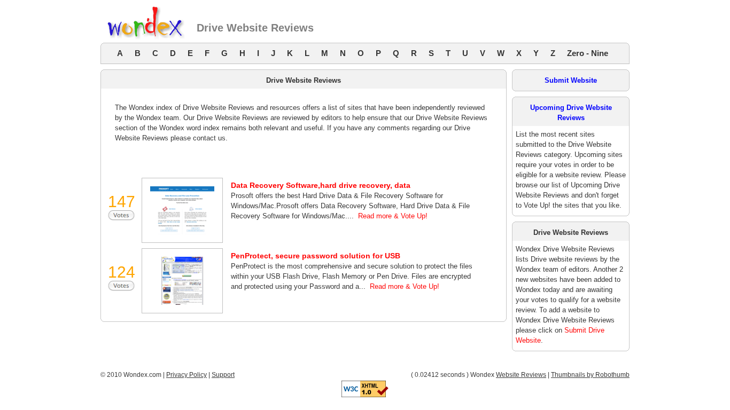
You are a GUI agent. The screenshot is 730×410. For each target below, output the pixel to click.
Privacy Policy (186, 375)
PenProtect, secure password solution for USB (315, 255)
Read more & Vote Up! (393, 216)
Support (223, 375)
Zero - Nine (587, 53)
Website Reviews (521, 375)
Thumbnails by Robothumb (590, 375)
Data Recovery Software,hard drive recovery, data (320, 185)
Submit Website (571, 80)
